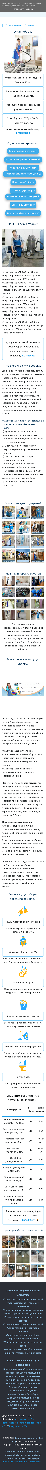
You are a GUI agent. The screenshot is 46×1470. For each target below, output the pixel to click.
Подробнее (19, 9)
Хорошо (29, 9)
